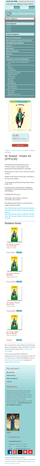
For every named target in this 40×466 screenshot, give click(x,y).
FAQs (25, 4)
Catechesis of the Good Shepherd (17, 59)
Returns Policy (20, 457)
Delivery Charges (10, 457)
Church (14, 150)
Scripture (9, 54)
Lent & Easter (12, 70)
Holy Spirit (11, 92)
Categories (8, 150)
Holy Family (11, 90)
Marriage (10, 80)
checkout (31, 7)
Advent (10, 66)
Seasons (9, 46)
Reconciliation (12, 83)
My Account (13, 4)
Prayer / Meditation (12, 51)
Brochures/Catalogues (13, 38)
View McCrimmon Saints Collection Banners (20, 208)
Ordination (11, 81)
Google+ (17, 463)
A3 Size (8, 29)
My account (10, 372)
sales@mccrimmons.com (26, 1)
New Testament (12, 88)
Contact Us (30, 4)
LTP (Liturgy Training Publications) (18, 62)
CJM (9, 63)
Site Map (11, 463)
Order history (11, 375)
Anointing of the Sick (14, 73)
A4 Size (8, 31)
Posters (19, 150)
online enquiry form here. (12, 362)
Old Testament (12, 86)
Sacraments (10, 48)
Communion (11, 76)
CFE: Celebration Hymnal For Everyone (19, 40)
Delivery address (12, 378)
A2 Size (8, 27)
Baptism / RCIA (12, 74)
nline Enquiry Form (15, 441)
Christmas (11, 68)
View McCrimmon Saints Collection (17, 210)
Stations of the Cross (14, 94)
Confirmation (12, 78)
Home (8, 4)
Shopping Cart (20, 4)
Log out (9, 381)
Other (8, 56)
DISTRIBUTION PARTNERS (15, 43)
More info (19, 252)
